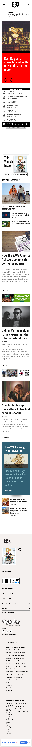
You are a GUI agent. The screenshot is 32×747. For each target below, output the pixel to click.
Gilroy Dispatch (18, 650)
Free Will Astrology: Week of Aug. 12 (15, 449)
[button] (28, 4)
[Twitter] (10, 631)
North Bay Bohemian (9, 670)
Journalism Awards (21, 706)
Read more (5, 290)
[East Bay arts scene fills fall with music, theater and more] (16, 36)
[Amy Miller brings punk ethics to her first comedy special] (16, 391)
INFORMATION (6, 571)
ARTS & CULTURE (7, 594)
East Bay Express (9, 651)
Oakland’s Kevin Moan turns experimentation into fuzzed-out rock (16, 334)
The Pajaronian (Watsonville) (18, 676)
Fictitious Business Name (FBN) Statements (9, 716)
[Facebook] (3, 631)
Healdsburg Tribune (20, 653)
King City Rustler (19, 658)
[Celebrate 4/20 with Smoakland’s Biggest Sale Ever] (16, 193)
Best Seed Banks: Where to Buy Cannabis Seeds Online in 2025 (21, 223)
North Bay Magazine (9, 689)
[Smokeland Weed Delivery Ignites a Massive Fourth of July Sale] (6, 215)
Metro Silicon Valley (8, 663)
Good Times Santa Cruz (10, 657)
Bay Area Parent (9, 681)
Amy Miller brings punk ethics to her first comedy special (16, 409)
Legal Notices (8, 710)
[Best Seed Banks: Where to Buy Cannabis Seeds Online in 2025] (6, 224)
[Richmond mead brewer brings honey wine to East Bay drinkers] (5, 510)
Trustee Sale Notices (8, 731)
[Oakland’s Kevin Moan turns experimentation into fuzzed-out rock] (16, 316)
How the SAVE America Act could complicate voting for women (16, 259)
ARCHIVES (19, 549)
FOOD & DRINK (6, 598)
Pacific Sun (9, 674)
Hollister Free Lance (20, 655)
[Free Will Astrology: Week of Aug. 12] (16, 461)
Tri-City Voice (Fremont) (21, 680)
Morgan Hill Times (19, 663)
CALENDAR (5, 608)
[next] (6, 14)
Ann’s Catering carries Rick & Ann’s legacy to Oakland (18, 15)
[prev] (3, 14)
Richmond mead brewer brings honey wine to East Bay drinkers (19, 511)
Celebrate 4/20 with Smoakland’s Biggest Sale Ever (14, 208)
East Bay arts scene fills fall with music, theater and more (16, 64)
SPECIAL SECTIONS (8, 613)
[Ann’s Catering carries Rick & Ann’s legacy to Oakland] (5, 502)
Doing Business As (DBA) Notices (10, 724)
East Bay (9, 685)
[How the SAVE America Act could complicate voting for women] (16, 241)
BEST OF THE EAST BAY (9, 603)
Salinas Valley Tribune (21, 672)
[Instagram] (7, 631)
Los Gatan (17, 661)
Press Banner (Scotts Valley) (20, 667)
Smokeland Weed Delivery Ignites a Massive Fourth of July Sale (20, 215)
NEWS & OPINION (7, 589)
